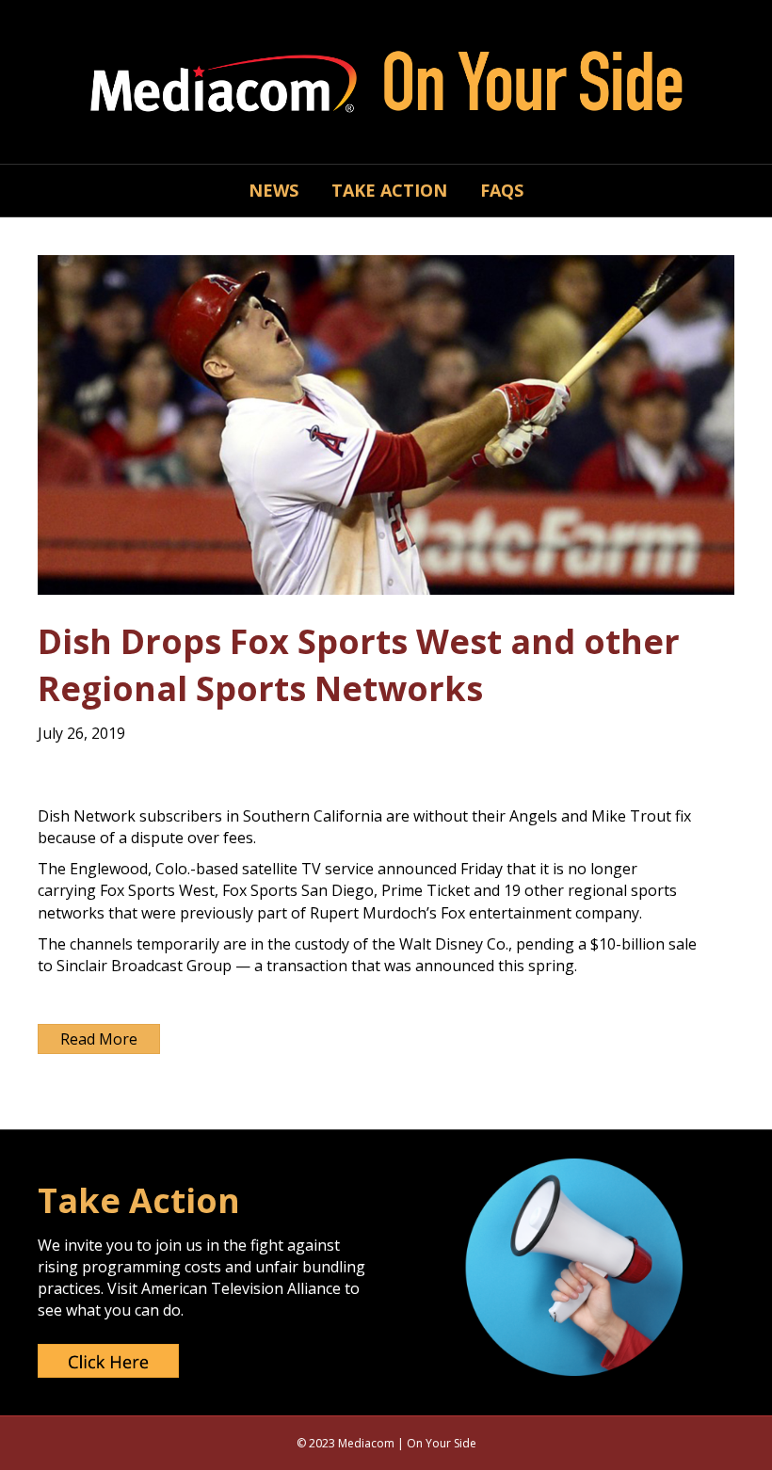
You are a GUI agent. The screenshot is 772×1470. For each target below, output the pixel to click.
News (273, 190)
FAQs (501, 190)
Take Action (389, 190)
